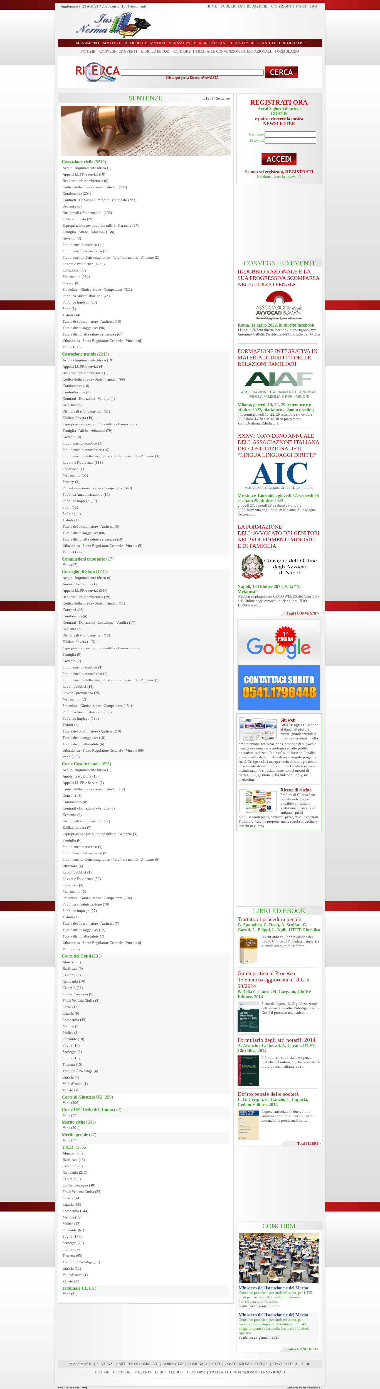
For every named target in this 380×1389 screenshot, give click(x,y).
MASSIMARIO (81, 1364)
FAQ (313, 6)
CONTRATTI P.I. (285, 1364)
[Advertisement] (239, 24)
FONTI (301, 6)
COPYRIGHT (281, 6)
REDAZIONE (257, 6)
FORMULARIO (287, 51)
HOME (211, 6)
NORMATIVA (173, 1364)
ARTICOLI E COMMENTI (139, 1364)
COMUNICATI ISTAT (204, 1364)
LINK (306, 1364)
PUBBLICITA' (232, 6)
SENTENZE (106, 1364)
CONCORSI (182, 51)
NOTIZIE (88, 51)
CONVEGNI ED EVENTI (118, 51)
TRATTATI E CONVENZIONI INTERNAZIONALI (233, 51)
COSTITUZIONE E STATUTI (246, 1364)
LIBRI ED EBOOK (155, 51)
